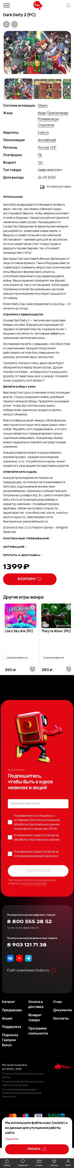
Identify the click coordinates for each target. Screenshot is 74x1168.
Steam (43, 105)
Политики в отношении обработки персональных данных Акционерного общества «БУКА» (37, 825)
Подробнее (11, 1139)
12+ (40, 162)
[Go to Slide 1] (18, 89)
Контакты (61, 1018)
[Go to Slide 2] (47, 89)
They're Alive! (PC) (56, 631)
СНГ (53, 147)
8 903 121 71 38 (26, 945)
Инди (42, 113)
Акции (7, 1018)
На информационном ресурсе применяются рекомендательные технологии (21, 1093)
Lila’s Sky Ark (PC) (19, 631)
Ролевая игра (48, 119)
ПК (40, 155)
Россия (43, 147)
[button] (37, 52)
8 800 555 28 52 (29, 922)
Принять (34, 1149)
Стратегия (46, 125)
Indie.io (43, 133)
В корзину (27, 579)
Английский (47, 140)
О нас (57, 1002)
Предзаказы (12, 1010)
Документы (62, 1010)
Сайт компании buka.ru (28, 971)
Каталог (8, 1002)
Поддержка (11, 1027)
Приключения (57, 113)
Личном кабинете (35, 883)
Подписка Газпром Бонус (10, 1040)
